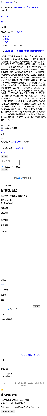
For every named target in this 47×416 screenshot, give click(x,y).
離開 (12, 411)
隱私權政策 (38, 383)
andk (5, 16)
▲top (3, 152)
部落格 (7, 39)
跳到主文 (4, 22)
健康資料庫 (18, 148)
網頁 (11, 309)
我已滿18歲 (5, 411)
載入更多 (4, 156)
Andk (3, 130)
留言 (18, 142)
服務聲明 (23, 385)
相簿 (7, 36)
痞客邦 (13, 142)
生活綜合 (18, 32)
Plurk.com (20, 278)
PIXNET (10, 383)
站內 (17, 309)
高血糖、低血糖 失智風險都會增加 (25, 51)
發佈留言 (4, 170)
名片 (7, 42)
